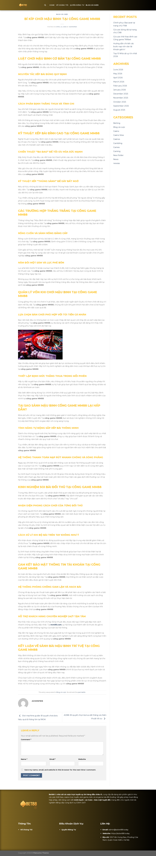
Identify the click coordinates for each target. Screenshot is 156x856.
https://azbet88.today (120, 833)
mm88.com (56, 625)
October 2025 (119, 102)
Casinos (116, 139)
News (115, 159)
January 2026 (119, 90)
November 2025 (120, 98)
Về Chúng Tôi (62, 5)
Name (24, 759)
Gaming (116, 151)
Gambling (117, 143)
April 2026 (118, 78)
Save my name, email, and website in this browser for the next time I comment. (60, 770)
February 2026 (120, 86)
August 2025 (119, 110)
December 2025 (120, 94)
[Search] (45, 5)
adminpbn (73, 27)
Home (51, 5)
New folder (118, 155)
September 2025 (121, 106)
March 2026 (118, 82)
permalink (81, 692)
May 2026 (117, 74)
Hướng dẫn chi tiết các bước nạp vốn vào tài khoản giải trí (123, 46)
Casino (116, 131)
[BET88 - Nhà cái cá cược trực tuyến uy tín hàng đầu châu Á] (29, 5)
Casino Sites (118, 135)
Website (82, 759)
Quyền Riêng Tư (77, 5)
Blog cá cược (92, 5)
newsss (116, 163)
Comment (26, 740)
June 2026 (118, 70)
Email (53, 759)
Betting (116, 123)
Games (116, 147)
